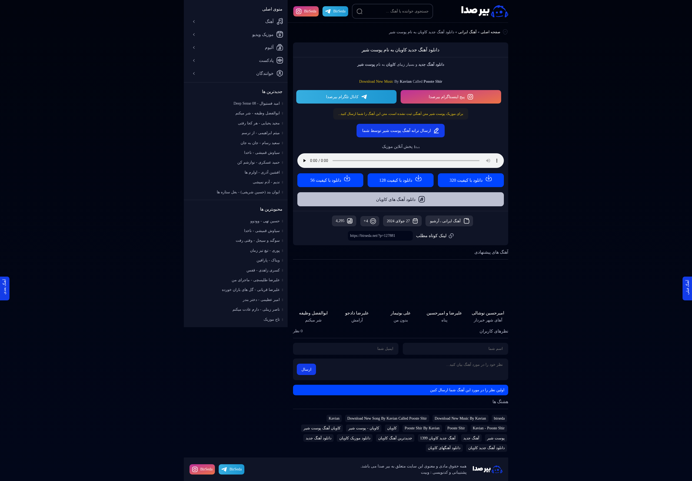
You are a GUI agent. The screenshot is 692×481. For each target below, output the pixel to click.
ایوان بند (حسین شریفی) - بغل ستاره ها (248, 192)
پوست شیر (496, 438)
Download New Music (376, 81)
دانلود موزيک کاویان (354, 438)
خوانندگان (265, 73)
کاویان (392, 428)
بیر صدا (484, 11)
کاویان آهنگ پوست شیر (322, 428)
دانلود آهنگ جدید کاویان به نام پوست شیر (401, 49)
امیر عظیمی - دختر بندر (261, 300)
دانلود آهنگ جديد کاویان (486, 448)
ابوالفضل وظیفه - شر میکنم (257, 113)
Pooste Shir (456, 428)
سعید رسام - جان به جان (260, 143)
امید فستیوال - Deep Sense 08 (257, 103)
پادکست (266, 60)
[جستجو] (359, 11)
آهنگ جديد (471, 438)
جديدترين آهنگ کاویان (395, 438)
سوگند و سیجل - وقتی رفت (258, 240)
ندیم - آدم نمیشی (266, 182)
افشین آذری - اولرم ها (262, 172)
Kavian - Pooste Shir (489, 428)
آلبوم (269, 47)
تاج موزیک (272, 319)
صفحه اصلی (490, 32)
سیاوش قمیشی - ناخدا (262, 153)
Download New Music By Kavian (460, 418)
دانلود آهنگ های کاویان (395, 199)
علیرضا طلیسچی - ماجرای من (256, 280)
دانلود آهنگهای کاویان (444, 448)
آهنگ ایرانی (467, 32)
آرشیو (434, 221)
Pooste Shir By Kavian (422, 428)
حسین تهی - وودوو (265, 221)
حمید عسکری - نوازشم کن (258, 162)
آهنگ (269, 21)
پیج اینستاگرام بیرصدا (447, 97)
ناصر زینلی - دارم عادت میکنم (256, 309)
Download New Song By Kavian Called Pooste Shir (387, 418)
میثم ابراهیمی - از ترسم (261, 133)
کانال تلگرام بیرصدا (342, 97)
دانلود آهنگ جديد (318, 438)
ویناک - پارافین (268, 260)
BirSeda (310, 11)
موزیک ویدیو (263, 34)
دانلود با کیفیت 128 (395, 180)
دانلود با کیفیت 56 (325, 180)
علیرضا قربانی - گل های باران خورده (251, 290)
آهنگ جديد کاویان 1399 (437, 438)
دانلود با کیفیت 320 (466, 180)
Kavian (334, 418)
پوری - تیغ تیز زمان (265, 250)
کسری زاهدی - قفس (263, 270)
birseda (499, 418)
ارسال (306, 369)
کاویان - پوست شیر (363, 428)
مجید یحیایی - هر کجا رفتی (259, 123)
